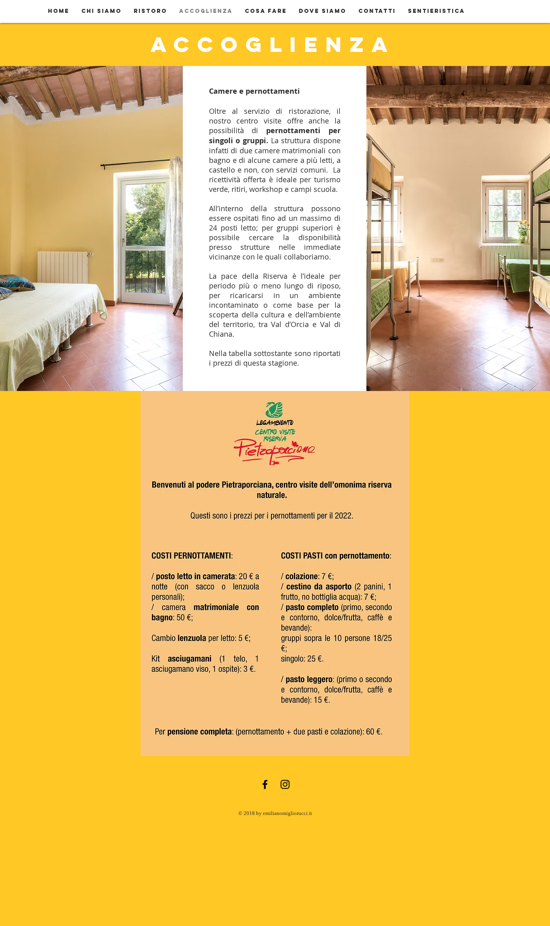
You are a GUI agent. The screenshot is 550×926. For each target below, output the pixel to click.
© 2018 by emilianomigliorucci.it (275, 813)
